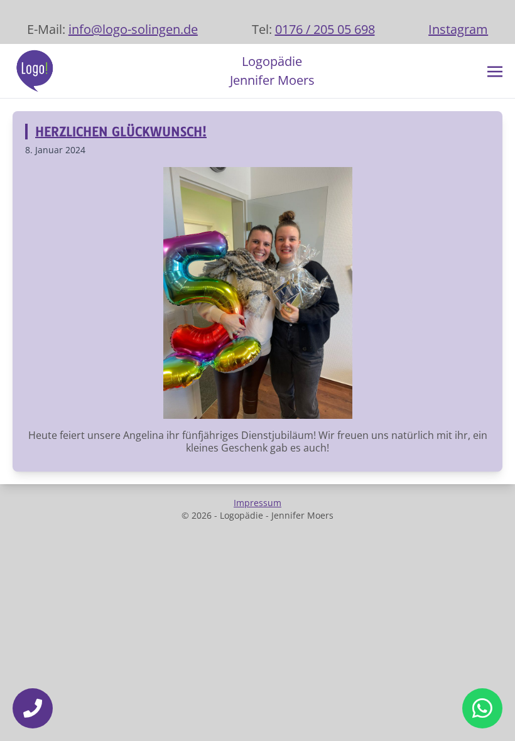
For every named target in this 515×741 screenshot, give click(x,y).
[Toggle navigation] (494, 70)
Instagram (458, 29)
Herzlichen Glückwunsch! (121, 131)
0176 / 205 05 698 (325, 29)
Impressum (257, 503)
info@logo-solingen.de (133, 29)
